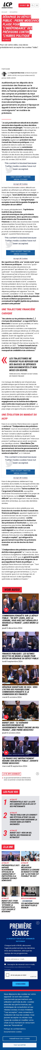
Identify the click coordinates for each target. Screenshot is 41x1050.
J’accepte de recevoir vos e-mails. (19, 967)
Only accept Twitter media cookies (20, 178)
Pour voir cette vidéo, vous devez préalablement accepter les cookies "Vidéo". (19, 46)
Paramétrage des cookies (19, 1039)
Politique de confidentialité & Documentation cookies (15, 1030)
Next (37, 773)
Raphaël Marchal (17, 73)
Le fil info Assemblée (11, 774)
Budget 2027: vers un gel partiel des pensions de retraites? (21, 835)
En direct (23, 5)
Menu (37, 5)
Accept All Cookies (20, 184)
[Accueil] (7, 8)
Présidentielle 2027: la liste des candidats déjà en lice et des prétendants (23, 804)
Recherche (32, 5)
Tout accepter (20, 1045)
